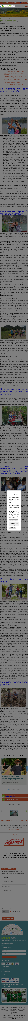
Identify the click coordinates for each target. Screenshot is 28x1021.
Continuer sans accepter (14, 523)
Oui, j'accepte (13, 520)
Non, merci (13, 527)
